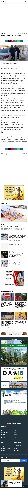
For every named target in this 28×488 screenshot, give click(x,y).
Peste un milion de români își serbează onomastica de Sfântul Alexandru (20, 322)
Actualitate (3, 33)
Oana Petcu (7, 223)
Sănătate (2, 223)
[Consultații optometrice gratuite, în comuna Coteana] (4, 263)
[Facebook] (6, 41)
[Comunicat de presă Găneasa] (4, 246)
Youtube (18, 450)
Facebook (18, 445)
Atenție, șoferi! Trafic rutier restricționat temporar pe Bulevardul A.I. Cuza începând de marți (6, 304)
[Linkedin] (21, 41)
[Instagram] (14, 447)
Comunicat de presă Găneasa (15, 244)
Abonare (23, 460)
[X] (9, 41)
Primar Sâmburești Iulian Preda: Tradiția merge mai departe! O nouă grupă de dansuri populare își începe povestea (7, 323)
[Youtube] (14, 450)
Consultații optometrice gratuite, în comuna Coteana (16, 262)
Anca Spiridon (11, 264)
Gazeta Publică (11, 245)
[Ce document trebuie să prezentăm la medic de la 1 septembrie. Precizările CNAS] (14, 213)
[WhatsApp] (18, 41)
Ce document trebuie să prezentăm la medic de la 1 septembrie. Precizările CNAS (13, 225)
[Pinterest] (12, 41)
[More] (24, 41)
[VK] (15, 41)
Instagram (18, 447)
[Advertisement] (14, 18)
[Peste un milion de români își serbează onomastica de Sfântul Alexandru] (21, 316)
